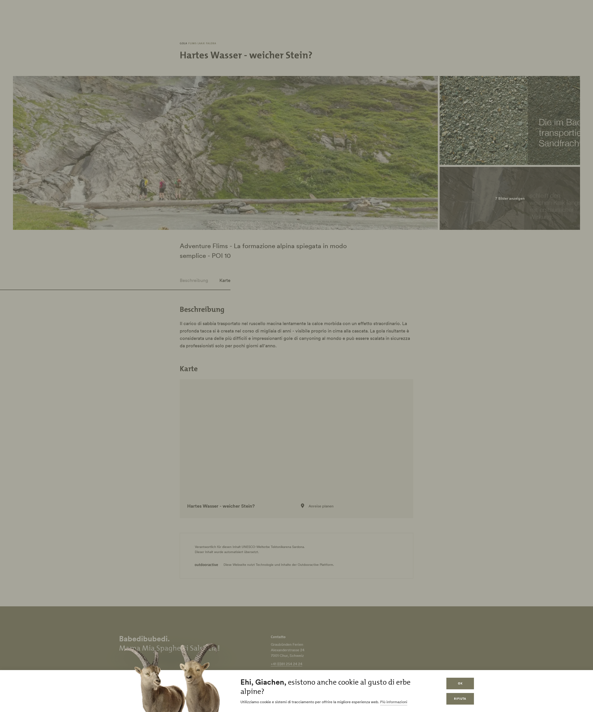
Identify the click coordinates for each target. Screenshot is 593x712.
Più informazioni (393, 701)
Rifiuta (460, 698)
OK (460, 683)
